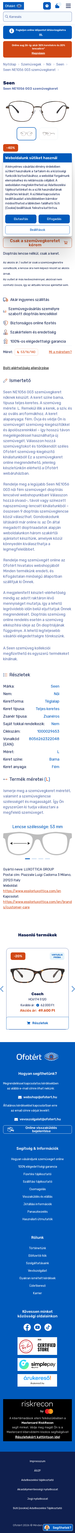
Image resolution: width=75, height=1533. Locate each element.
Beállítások (37, 230)
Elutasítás (21, 219)
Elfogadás (54, 219)
